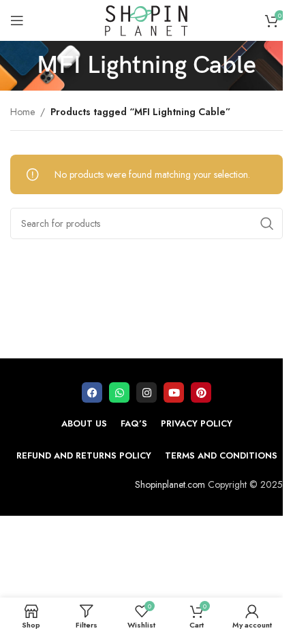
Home (22, 112)
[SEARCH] (267, 223)
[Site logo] (146, 19)
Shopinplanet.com (170, 484)
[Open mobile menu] (17, 20)
